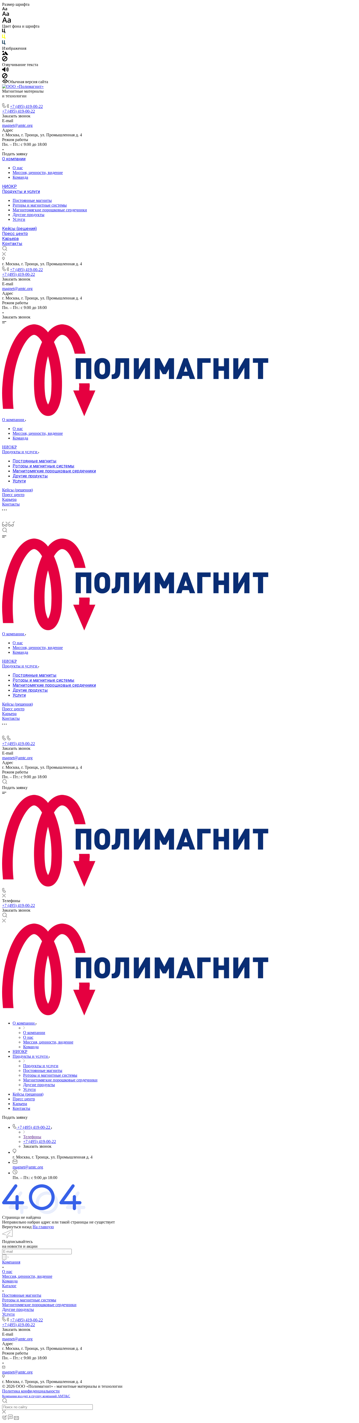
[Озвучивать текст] (5, 70)
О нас (18, 168)
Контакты (12, 243)
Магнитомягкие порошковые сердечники (50, 210)
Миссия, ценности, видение (38, 172)
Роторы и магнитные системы (40, 205)
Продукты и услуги (21, 191)
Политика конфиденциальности (31, 1391)
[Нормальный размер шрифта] (5, 14)
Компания (11, 1262)
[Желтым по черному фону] (3, 38)
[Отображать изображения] (5, 53)
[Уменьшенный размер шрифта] (4, 9)
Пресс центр (15, 233)
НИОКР (9, 186)
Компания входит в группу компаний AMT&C (36, 1396)
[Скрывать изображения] (4, 60)
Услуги (19, 219)
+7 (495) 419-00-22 (26, 106)
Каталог (9, 1286)
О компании (13, 158)
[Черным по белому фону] (3, 32)
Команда (20, 177)
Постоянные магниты (32, 200)
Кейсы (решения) (19, 228)
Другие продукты (28, 214)
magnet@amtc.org (17, 125)
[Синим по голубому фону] (3, 43)
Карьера (10, 238)
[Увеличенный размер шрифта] (6, 21)
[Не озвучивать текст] (4, 77)
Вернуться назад (17, 1227)
